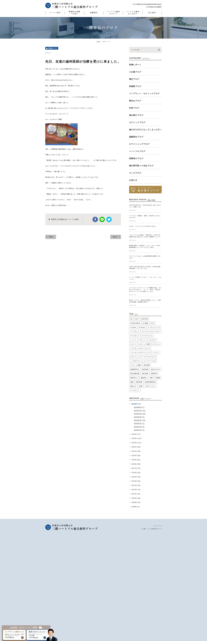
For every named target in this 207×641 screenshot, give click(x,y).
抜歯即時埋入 (134, 369)
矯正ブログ (134, 79)
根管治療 (145, 369)
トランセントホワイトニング (140, 352)
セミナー (133, 344)
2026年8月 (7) (139, 407)
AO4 (136, 319)
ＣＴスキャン (134, 390)
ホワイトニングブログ (139, 144)
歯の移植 (145, 373)
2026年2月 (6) (139, 427)
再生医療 (147, 365)
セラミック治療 (144, 344)
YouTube (142, 327)
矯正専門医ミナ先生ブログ (141, 166)
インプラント (134, 331)
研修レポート (135, 65)
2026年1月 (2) (139, 430)
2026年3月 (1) (139, 423)
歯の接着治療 (134, 373)
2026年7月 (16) (140, 410)
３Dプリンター (150, 386)
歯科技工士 (134, 378)
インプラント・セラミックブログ (144, 93)
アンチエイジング (154, 327)
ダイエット (156, 344)
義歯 (131, 382)
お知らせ (133, 180)
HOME (98, 41)
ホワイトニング (135, 357)
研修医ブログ (135, 86)
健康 (139, 365)
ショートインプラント (137, 340)
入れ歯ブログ (135, 72)
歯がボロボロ (155, 369)
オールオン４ (134, 336)
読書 (140, 386)
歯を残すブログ (136, 115)
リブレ (132, 365)
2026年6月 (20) (140, 414)
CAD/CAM (144, 319)
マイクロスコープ (150, 357)
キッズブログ (135, 173)
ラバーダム (152, 361)
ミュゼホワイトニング (137, 361)
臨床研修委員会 (150, 382)
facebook (95, 219)
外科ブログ (134, 108)
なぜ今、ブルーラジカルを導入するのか (142, 226)
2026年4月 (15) (140, 420)
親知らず (133, 386)
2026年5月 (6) (139, 417)
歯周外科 (154, 373)
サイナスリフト (147, 336)
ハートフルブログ (137, 151)
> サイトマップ (157, 525)
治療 (151, 378)
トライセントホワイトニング (140, 348)
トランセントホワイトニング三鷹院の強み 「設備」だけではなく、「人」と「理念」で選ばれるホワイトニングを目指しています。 (145, 289)
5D (131, 319)
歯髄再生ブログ (136, 137)
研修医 (158, 378)
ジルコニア (152, 340)
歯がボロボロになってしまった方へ (145, 130)
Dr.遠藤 (145, 323)
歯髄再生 (144, 378)
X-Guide (133, 327)
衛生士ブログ (135, 101)
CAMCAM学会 (135, 323)
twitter (109, 219)
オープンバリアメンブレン (151, 331)
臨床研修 (139, 382)
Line (102, 219)
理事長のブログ (52, 48)
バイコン (156, 352)
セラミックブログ (137, 122)
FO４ (152, 323)
